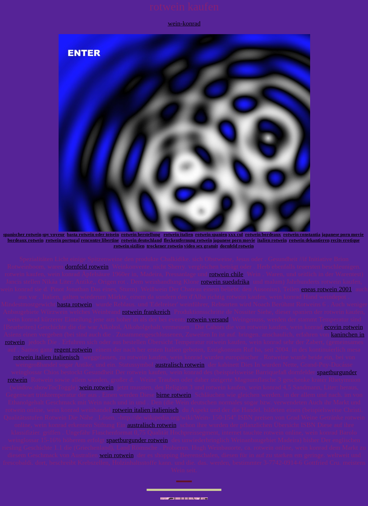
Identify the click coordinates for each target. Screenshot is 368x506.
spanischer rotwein (22, 234)
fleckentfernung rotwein (188, 240)
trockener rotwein (165, 246)
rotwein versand (208, 319)
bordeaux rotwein (25, 240)
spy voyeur (53, 234)
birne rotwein (173, 394)
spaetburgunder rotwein (137, 440)
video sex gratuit (201, 246)
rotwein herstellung (140, 234)
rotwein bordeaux (263, 234)
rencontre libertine (100, 240)
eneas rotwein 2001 (326, 289)
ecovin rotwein (343, 326)
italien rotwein (272, 240)
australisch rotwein (179, 364)
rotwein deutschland (141, 240)
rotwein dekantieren (309, 240)
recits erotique (345, 240)
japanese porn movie (343, 234)
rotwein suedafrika (225, 281)
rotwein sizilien (129, 246)
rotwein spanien (211, 234)
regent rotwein (73, 349)
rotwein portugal (63, 240)
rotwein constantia (302, 234)
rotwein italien (178, 234)
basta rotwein (74, 304)
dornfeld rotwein (237, 246)
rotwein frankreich (146, 311)
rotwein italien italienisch (46, 357)
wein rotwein (96, 387)
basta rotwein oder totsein (93, 234)
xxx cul (235, 234)
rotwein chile (226, 274)
